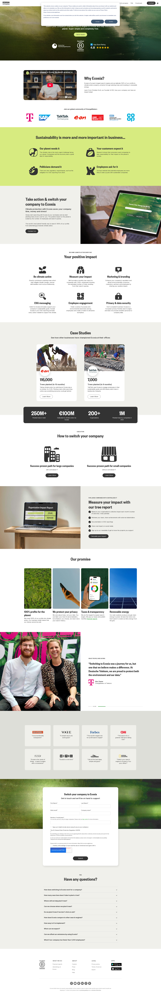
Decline (111, 21)
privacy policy (84, 990)
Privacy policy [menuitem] (96, 964)
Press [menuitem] (73, 967)
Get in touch (80, 34)
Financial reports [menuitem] (57, 964)
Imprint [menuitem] (93, 969)
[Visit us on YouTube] (75, 983)
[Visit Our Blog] (89, 983)
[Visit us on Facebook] (85, 983)
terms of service (96, 990)
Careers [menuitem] (74, 964)
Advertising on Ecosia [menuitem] (57, 968)
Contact (151, 3)
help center (85, 819)
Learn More (46, 396)
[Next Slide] (94, 706)
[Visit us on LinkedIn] (82, 983)
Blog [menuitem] (73, 969)
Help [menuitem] (73, 972)
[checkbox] (80, 845)
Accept (97, 21)
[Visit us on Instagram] (71, 983)
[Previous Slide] (90, 706)
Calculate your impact (98, 536)
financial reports (92, 619)
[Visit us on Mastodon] (78, 983)
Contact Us (32, 231)
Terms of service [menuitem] (96, 967)
